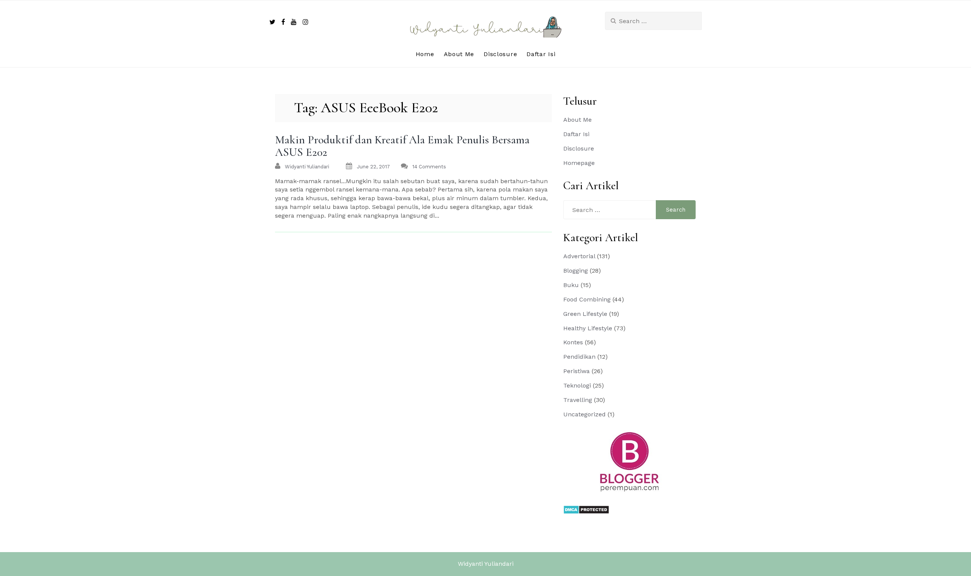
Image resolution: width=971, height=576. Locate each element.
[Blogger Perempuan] (629, 461)
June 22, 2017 (373, 167)
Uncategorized (584, 414)
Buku (571, 285)
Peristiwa (576, 371)
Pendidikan (579, 356)
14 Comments (429, 167)
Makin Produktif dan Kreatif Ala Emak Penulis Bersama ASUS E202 (402, 146)
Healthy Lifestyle (587, 328)
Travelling (577, 399)
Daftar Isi (540, 54)
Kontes (573, 342)
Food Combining (587, 299)
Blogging (575, 270)
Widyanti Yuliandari (486, 563)
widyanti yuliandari (307, 167)
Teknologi (577, 385)
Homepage (579, 162)
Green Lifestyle (585, 313)
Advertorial (579, 256)
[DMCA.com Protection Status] (586, 509)
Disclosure (500, 54)
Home (425, 54)
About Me (459, 54)
